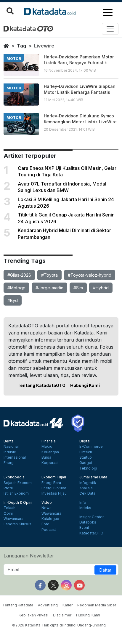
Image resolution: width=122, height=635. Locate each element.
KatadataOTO (91, 533)
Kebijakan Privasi (33, 615)
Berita (9, 441)
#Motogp (16, 287)
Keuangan (50, 452)
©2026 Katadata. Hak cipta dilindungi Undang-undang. (59, 625)
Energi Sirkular (53, 488)
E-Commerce (91, 446)
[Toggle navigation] (110, 29)
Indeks (85, 508)
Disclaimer (62, 615)
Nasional (11, 446)
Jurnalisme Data (93, 477)
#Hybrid (101, 287)
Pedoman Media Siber (96, 605)
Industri (10, 452)
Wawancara (13, 519)
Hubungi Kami (85, 385)
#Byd (12, 300)
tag (21, 46)
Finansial (49, 441)
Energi (9, 463)
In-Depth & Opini (18, 503)
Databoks (87, 522)
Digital (84, 441)
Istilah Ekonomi (17, 493)
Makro (46, 446)
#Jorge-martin (49, 287)
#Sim (78, 287)
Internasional (15, 457)
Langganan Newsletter (29, 556)
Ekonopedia (14, 477)
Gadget (85, 463)
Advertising (48, 605)
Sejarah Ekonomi (18, 483)
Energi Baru (51, 483)
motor (14, 58)
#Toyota (49, 275)
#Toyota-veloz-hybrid (89, 275)
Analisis (86, 488)
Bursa (46, 457)
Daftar (105, 569)
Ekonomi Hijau (53, 477)
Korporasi (49, 463)
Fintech (85, 452)
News (46, 508)
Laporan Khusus (17, 524)
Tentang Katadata (17, 605)
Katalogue (50, 519)
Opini (8, 513)
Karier (67, 605)
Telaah (9, 508)
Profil (8, 488)
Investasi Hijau (54, 493)
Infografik (87, 483)
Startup (85, 457)
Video (46, 503)
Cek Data (87, 493)
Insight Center (91, 517)
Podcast (48, 530)
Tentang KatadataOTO (41, 385)
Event (84, 528)
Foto (45, 524)
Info (82, 503)
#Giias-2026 (19, 275)
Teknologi (88, 468)
